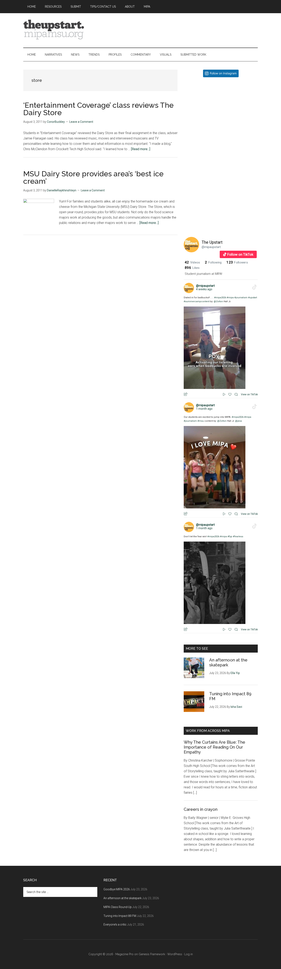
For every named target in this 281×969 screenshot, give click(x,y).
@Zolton (218, 301)
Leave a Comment (81, 121)
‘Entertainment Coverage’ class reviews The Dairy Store (98, 109)
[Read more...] (140, 149)
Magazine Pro (124, 954)
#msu (200, 421)
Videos (192, 262)
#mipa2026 (220, 297)
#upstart (252, 297)
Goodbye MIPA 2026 (116, 889)
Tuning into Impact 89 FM (119, 916)
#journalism (240, 297)
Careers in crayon (200, 809)
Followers (237, 262)
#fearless (238, 536)
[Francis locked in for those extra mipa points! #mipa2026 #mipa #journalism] (221, 117)
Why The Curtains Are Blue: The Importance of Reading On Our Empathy (214, 747)
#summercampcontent (196, 301)
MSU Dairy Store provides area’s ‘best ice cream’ (93, 177)
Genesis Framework (152, 954)
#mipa (230, 297)
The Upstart (212, 242)
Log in (188, 954)
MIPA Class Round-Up (117, 907)
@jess (238, 421)
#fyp (230, 536)
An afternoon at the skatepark (122, 898)
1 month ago (204, 408)
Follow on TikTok (240, 254)
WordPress (174, 954)
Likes (192, 267)
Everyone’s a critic (115, 924)
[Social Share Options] (187, 151)
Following (213, 262)
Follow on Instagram (223, 73)
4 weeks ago (204, 289)
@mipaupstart (211, 247)
